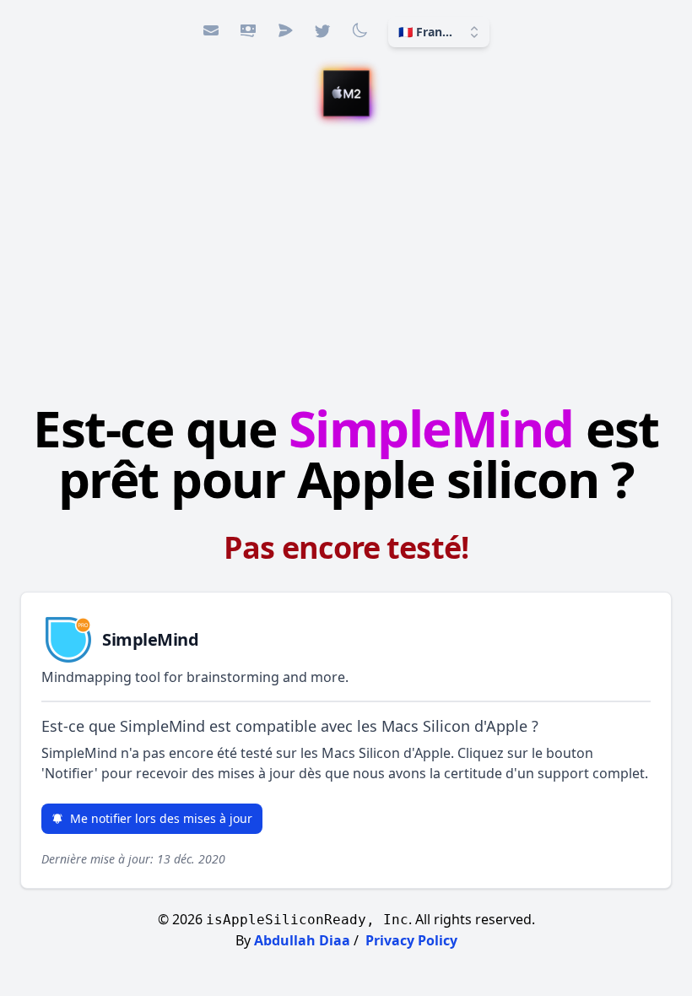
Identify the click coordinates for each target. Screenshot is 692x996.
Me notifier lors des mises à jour (161, 818)
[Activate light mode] (359, 30)
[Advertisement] (346, 262)
